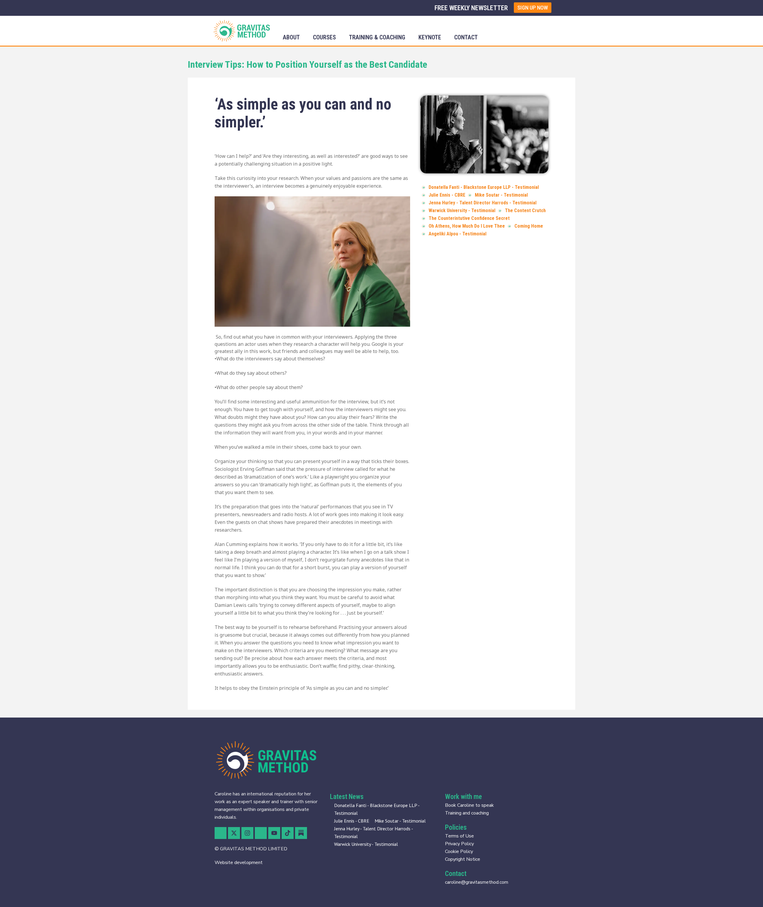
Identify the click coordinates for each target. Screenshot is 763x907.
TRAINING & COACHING (377, 37)
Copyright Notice (462, 859)
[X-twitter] (234, 833)
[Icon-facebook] (221, 833)
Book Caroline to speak (469, 805)
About (291, 37)
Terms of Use (459, 836)
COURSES (324, 37)
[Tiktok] (288, 833)
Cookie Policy (459, 851)
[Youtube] (274, 833)
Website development (239, 862)
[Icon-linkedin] (261, 833)
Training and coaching (467, 813)
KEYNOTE (429, 37)
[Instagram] (247, 833)
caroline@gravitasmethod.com (476, 882)
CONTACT (466, 37)
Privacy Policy (459, 843)
